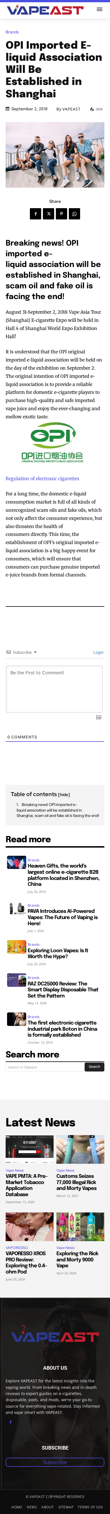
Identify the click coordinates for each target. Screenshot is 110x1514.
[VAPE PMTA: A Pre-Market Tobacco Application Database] (30, 1149)
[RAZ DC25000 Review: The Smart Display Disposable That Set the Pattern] (16, 980)
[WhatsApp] (74, 213)
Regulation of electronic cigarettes (42, 478)
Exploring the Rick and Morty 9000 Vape (77, 1259)
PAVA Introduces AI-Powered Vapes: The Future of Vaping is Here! (63, 917)
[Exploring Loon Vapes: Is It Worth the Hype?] (16, 947)
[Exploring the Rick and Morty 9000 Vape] (80, 1226)
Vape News (15, 1170)
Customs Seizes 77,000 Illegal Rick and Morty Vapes (76, 1182)
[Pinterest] (61, 213)
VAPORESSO (17, 1247)
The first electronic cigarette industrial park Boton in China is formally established (62, 1029)
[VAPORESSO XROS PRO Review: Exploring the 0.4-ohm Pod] (30, 1226)
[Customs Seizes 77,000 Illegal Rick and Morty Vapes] (80, 1149)
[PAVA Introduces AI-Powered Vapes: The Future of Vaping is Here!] (16, 908)
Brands (12, 32)
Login (98, 652)
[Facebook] (35, 213)
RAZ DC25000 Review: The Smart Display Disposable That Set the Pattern (63, 990)
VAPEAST (71, 109)
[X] (48, 213)
